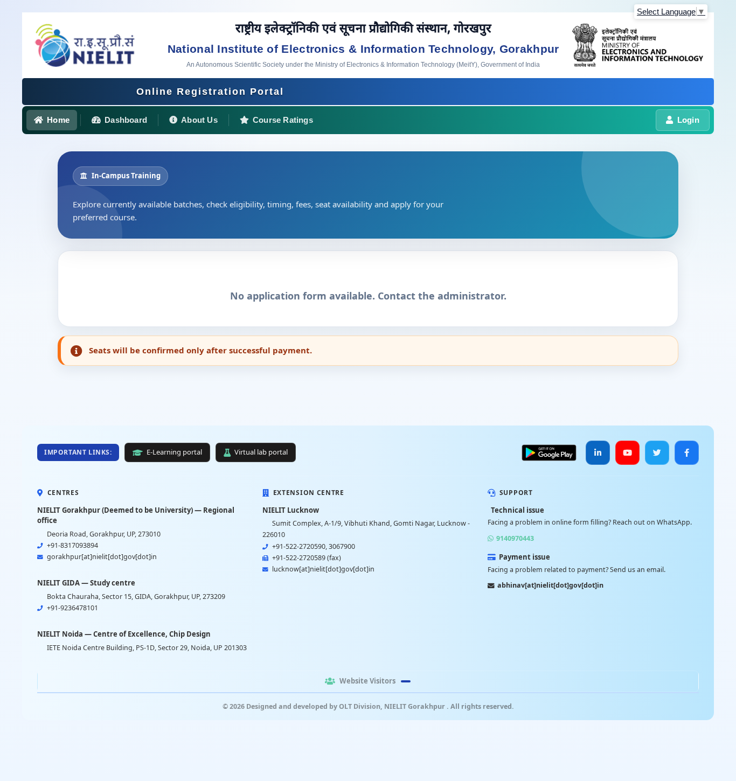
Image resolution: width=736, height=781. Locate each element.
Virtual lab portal (261, 452)
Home (58, 119)
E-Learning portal (174, 452)
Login (688, 119)
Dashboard (126, 119)
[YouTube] (627, 453)
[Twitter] (657, 453)
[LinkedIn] (598, 453)
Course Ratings (283, 119)
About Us (199, 119)
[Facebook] (687, 453)
